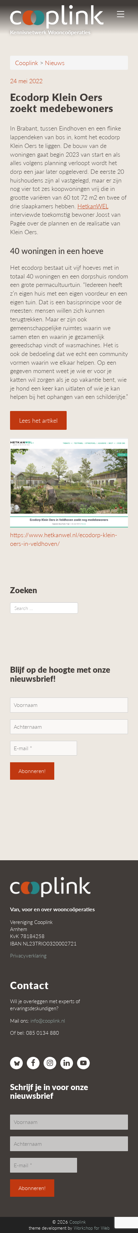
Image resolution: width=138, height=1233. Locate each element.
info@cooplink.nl (47, 1020)
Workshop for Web (92, 1228)
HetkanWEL (92, 206)
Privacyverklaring (28, 955)
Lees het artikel (38, 420)
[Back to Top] (119, 1209)
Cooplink (77, 1222)
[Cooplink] (62, 15)
